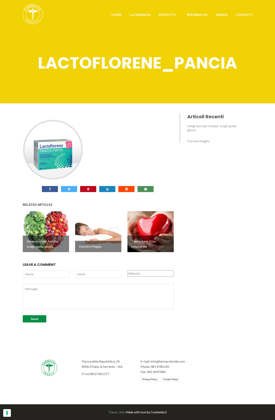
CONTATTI (244, 15)
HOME (117, 15)
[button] (53, 150)
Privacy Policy (149, 379)
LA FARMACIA (140, 15)
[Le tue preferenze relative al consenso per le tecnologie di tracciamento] (7, 413)
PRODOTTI (167, 15)
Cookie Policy (170, 379)
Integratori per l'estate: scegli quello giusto (212, 128)
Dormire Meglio (198, 141)
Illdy (121, 412)
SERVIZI (221, 15)
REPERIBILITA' (197, 15)
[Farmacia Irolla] (33, 14)
